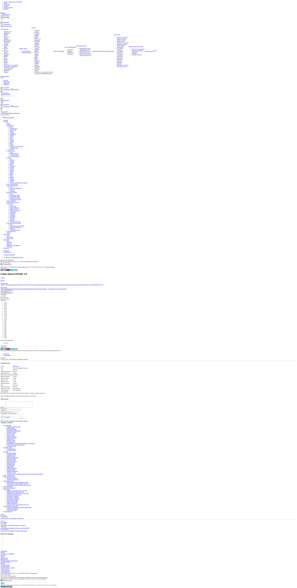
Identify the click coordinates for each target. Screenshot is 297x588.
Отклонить (9, 586)
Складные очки (58, 289)
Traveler (16, 289)
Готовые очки (13, 128)
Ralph (8, 289)
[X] (8, 270)
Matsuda (29, 289)
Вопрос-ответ (4, 559)
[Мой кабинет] (1, 91)
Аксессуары (13, 206)
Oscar (22, 289)
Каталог (6, 80)
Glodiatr (12, 289)
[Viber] (10, 270)
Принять (3, 586)
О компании (4, 551)
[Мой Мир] (6, 270)
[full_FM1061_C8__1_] (7, 291)
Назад (8, 123)
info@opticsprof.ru (6, 264)
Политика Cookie (5, 562)
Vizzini (25, 289)
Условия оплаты (5, 566)
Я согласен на (15, 421)
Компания (6, 83)
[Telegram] (17, 270)
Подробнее (54, 585)
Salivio (19, 289)
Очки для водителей (25, 284)
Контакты (6, 84)
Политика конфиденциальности (9, 560)
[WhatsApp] (12, 270)
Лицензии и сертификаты (7, 553)
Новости (3, 552)
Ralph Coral (4, 289)
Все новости (4, 522)
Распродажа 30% (98, 284)
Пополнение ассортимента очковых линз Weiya (13, 525)
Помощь (3, 563)
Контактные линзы (15, 195)
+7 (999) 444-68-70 (5, 14)
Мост (32, 289)
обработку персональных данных (19, 421)
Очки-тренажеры (57, 284)
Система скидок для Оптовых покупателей (12, 518)
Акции (2, 556)
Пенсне (65, 289)
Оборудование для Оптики (17, 225)
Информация (4, 558)
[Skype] (14, 270)
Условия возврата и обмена (8, 567)
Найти (2, 583)
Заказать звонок (5, 114)
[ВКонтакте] (1, 270)
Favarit (39, 289)
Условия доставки (5, 565)
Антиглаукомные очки (68, 284)
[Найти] (1, 20)
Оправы (12, 160)
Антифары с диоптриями (47, 289)
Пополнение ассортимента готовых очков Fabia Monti (15, 528)
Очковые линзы (14, 153)
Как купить (7, 81)
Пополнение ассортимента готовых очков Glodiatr (14, 531)
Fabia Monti (16, 366)
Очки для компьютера (16, 188)
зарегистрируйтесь (23, 267)
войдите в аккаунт (50, 267)
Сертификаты (4, 345)
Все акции (3, 515)
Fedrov (36, 289)
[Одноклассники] (4, 270)
